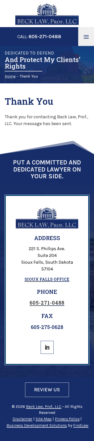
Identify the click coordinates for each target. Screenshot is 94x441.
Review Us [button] (47, 390)
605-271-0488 (45, 36)
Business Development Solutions (37, 425)
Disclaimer (22, 418)
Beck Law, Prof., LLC (43, 406)
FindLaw (80, 425)
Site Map (44, 418)
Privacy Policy (67, 418)
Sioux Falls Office (47, 279)
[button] (86, 37)
